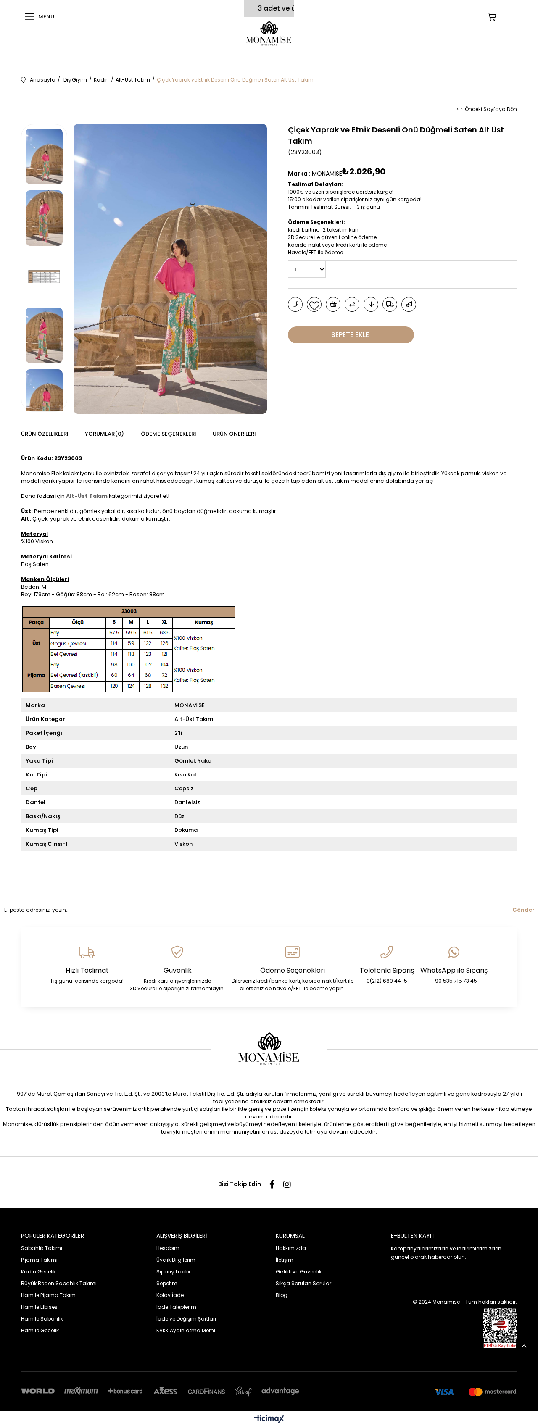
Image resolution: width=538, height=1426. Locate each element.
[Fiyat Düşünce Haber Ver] (371, 304)
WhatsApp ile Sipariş (454, 970)
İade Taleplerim (176, 1306)
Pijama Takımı (39, 1259)
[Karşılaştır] (352, 304)
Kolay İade (170, 1295)
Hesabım (167, 1248)
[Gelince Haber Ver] (408, 304)
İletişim (284, 1259)
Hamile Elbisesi (40, 1306)
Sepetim (166, 1283)
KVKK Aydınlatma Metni (185, 1330)
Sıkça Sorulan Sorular (303, 1283)
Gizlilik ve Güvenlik (299, 1271)
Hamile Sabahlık (42, 1318)
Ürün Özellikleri (44, 434)
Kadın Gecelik (38, 1271)
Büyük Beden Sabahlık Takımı (59, 1283)
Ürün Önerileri (234, 434)
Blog (281, 1295)
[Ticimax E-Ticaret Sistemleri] (269, 1419)
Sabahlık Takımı (41, 1248)
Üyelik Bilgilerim (175, 1259)
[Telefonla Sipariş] (295, 304)
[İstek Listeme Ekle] (333, 304)
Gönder (523, 910)
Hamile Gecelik (40, 1330)
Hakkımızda (291, 1248)
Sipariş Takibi (173, 1271)
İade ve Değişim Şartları (186, 1318)
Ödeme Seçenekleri (168, 434)
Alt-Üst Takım (87, 496)
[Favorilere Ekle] (314, 304)
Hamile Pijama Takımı (49, 1295)
